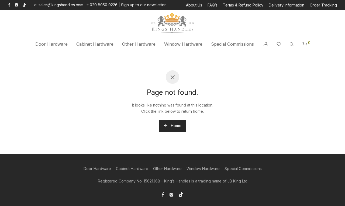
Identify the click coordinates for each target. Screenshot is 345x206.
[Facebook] (9, 4)
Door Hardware (51, 44)
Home (175, 125)
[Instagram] (16, 4)
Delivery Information (286, 5)
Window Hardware (183, 44)
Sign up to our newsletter (143, 4)
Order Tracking (323, 5)
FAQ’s (213, 5)
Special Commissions (232, 44)
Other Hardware (139, 44)
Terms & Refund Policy (243, 5)
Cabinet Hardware (94, 44)
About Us (194, 5)
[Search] (291, 44)
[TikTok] (24, 4)
